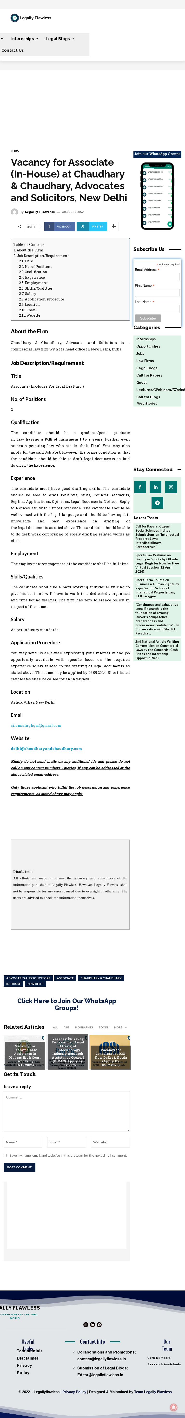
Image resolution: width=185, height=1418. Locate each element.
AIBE (66, 1027)
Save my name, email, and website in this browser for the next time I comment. (68, 1155)
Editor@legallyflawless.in (100, 1374)
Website (33, 315)
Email (31, 310)
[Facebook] (140, 487)
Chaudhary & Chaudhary (101, 978)
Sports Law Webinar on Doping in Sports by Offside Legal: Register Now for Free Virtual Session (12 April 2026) (157, 563)
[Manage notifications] (174, 1407)
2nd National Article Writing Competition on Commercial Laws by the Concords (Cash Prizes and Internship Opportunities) (157, 650)
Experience (35, 277)
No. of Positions (38, 266)
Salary (30, 293)
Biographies (84, 1027)
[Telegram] (157, 503)
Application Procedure (44, 299)
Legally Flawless (40, 212)
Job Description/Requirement (43, 255)
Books (103, 1027)
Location (32, 304)
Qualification (36, 272)
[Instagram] (171, 487)
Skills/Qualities (39, 288)
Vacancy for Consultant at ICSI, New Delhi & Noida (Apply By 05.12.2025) (111, 1057)
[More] (114, 226)
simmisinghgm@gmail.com (36, 725)
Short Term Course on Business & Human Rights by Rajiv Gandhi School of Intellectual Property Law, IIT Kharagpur (157, 588)
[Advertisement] (92, 106)
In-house (13, 984)
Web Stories (145, 403)
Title (29, 261)
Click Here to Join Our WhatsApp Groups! (66, 1005)
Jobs (15, 151)
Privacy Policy (74, 1392)
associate (65, 978)
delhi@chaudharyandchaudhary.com (46, 748)
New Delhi (35, 984)
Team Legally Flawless (153, 1392)
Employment (36, 282)
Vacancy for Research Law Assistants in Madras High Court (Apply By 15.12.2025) (25, 1055)
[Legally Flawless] (15, 212)
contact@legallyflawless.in (101, 1358)
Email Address (147, 269)
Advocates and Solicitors (28, 978)
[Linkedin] (155, 487)
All (55, 1027)
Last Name (144, 301)
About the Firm (30, 250)
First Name (145, 285)
